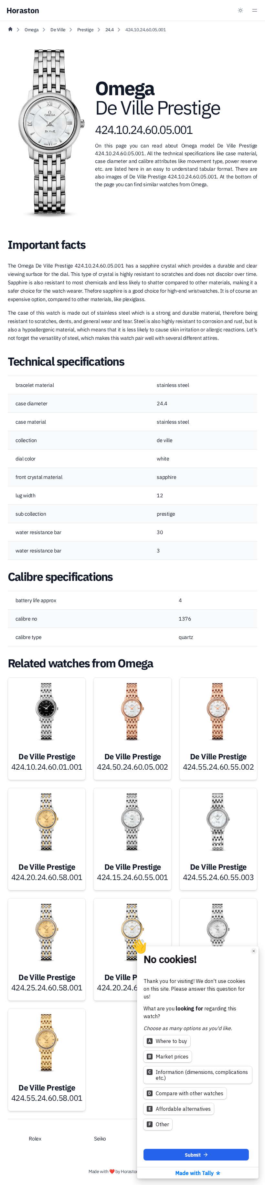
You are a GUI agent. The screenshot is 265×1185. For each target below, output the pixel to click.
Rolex (35, 1138)
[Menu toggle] (254, 10)
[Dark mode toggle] (240, 10)
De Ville (58, 30)
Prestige (85, 30)
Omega (32, 30)
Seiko (100, 1138)
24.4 (109, 30)
